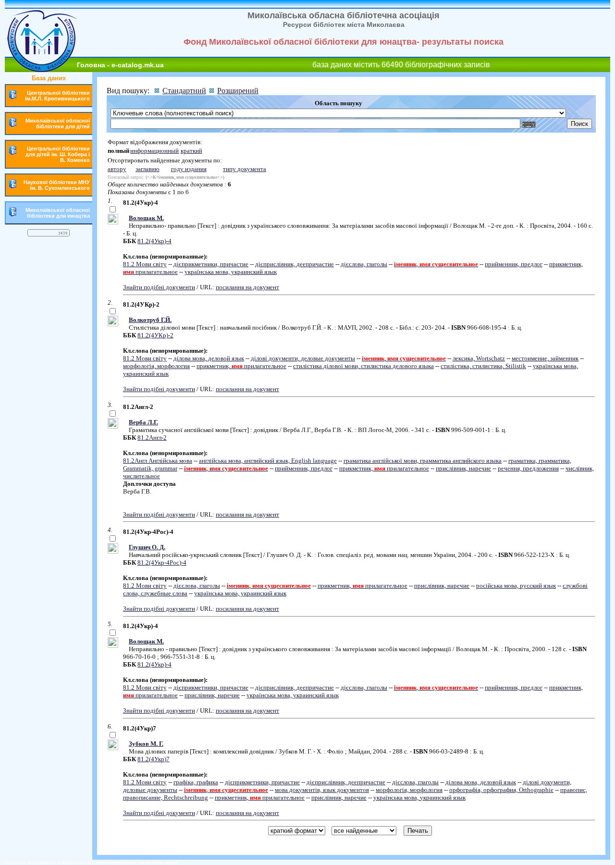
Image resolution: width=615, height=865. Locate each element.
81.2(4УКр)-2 (155, 335)
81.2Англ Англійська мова (157, 460)
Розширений (237, 90)
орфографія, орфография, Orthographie (501, 789)
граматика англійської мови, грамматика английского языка (423, 460)
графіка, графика (195, 782)
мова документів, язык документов (322, 789)
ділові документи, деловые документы (303, 358)
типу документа (244, 169)
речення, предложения (528, 468)
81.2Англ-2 (152, 437)
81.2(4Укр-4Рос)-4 (161, 562)
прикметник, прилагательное (241, 366)
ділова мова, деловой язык (208, 358)
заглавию (147, 169)
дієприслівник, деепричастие (294, 264)
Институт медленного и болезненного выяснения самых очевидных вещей (92, 862)
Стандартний (184, 90)
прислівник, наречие (463, 468)
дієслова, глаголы (364, 264)
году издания (189, 169)
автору (117, 169)
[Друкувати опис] (113, 222)
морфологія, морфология (156, 366)
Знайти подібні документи (159, 287)
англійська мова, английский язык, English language (268, 460)
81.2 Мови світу (145, 264)
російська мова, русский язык (516, 585)
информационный (154, 150)
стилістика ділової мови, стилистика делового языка (363, 366)
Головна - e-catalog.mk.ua (120, 65)
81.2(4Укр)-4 (154, 241)
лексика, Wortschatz (479, 358)
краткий (191, 150)
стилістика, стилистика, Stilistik (483, 366)
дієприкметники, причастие (210, 264)
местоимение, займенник (545, 358)
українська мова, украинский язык (230, 271)
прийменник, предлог (513, 264)
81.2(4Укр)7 (153, 759)
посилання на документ (247, 287)
